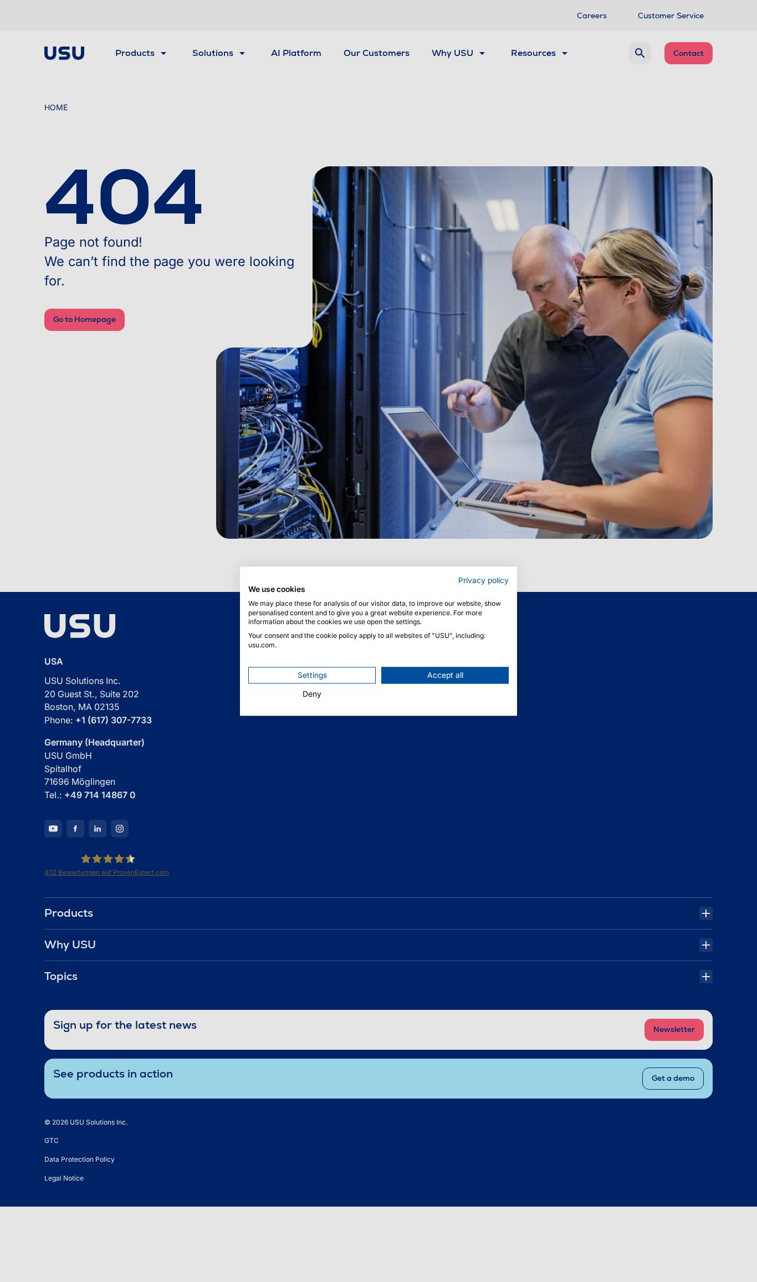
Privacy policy (483, 580)
